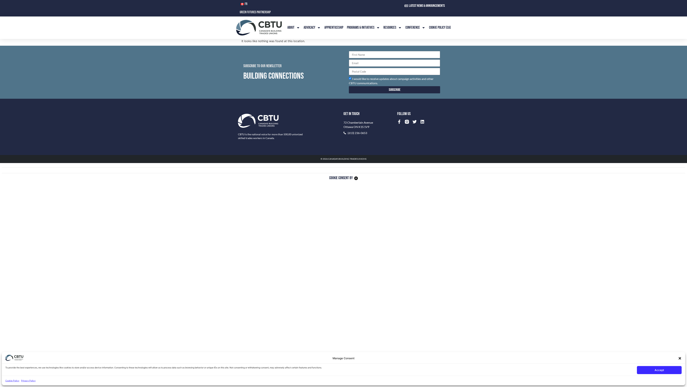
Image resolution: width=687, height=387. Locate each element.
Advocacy (309, 27)
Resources (389, 27)
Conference (412, 27)
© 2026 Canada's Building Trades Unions (343, 158)
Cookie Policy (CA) (440, 27)
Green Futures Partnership (255, 12)
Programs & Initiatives (360, 27)
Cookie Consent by (341, 178)
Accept (659, 370)
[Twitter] (415, 122)
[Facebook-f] (399, 122)
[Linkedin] (422, 122)
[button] (680, 358)
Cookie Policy (12, 380)
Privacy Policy (28, 380)
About (290, 27)
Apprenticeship (333, 27)
